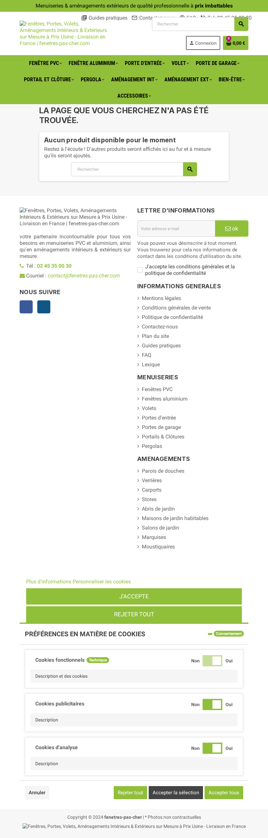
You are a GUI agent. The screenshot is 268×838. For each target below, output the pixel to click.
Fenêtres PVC (157, 389)
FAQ (146, 355)
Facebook (26, 306)
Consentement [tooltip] (229, 633)
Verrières (152, 480)
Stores (149, 499)
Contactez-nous (160, 327)
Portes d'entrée (159, 418)
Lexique (151, 364)
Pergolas (152, 446)
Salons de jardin (160, 528)
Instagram (43, 306)
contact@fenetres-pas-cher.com (84, 276)
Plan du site (155, 336)
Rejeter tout (134, 614)
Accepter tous (224, 793)
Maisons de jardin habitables (175, 518)
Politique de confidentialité (172, 317)
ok (234, 228)
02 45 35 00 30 (54, 266)
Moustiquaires (158, 547)
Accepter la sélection (176, 793)
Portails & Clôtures (163, 437)
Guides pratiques (104, 18)
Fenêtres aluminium (165, 399)
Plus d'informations (48, 581)
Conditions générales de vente (176, 308)
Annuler (37, 793)
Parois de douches (163, 471)
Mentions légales (161, 298)
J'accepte (134, 596)
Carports (151, 490)
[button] (134, 676)
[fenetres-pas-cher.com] (65, 33)
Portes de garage (161, 427)
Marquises (154, 537)
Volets (149, 408)
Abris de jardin (158, 509)
